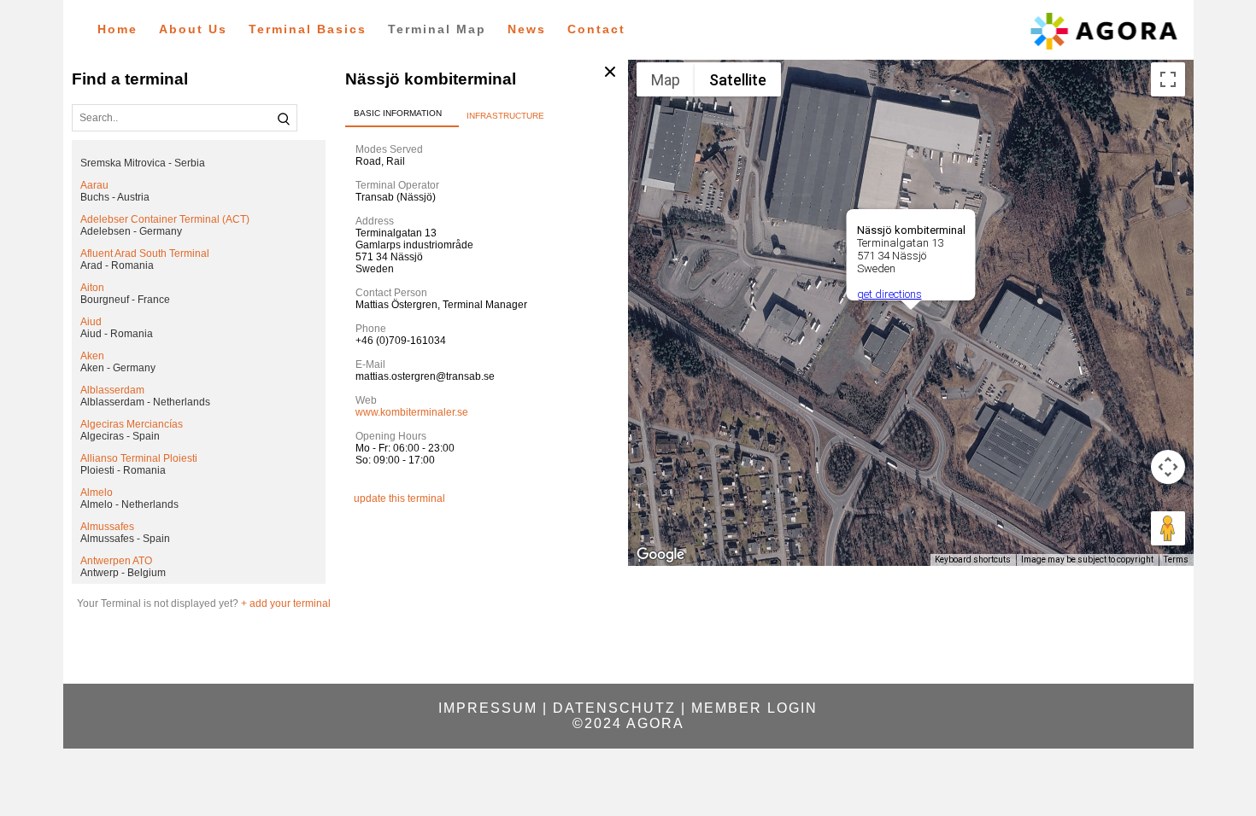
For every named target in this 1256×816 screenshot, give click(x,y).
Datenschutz (614, 708)
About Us (193, 29)
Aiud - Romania (116, 334)
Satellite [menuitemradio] (737, 80)
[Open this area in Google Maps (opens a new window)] (660, 555)
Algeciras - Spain (120, 436)
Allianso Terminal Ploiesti (138, 458)
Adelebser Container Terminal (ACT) (164, 219)
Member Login (754, 708)
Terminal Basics (308, 29)
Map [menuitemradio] (665, 80)
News (527, 29)
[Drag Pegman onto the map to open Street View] (1168, 528)
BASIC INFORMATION (398, 113)
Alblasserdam (112, 390)
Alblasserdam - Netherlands (145, 402)
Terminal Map (437, 29)
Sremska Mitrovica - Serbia (142, 163)
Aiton (92, 288)
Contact (596, 29)
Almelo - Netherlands (129, 504)
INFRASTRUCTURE (505, 115)
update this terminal (399, 498)
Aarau (94, 185)
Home (117, 29)
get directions (888, 294)
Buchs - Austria (115, 197)
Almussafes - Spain (125, 539)
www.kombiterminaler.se (411, 412)
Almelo (96, 492)
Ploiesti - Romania (123, 470)
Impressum (487, 708)
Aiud (91, 322)
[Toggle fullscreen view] (1168, 79)
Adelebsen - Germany (131, 231)
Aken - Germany (118, 368)
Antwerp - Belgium (123, 573)
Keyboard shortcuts (973, 559)
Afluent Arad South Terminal (144, 253)
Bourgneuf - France (125, 300)
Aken (92, 356)
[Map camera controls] (1168, 467)
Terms (1176, 559)
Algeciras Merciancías (131, 424)
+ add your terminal (286, 603)
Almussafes (107, 527)
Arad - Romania (117, 265)
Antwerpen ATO (116, 561)
